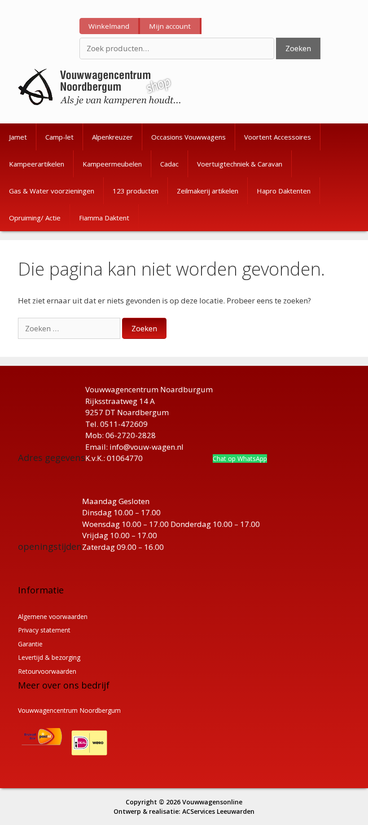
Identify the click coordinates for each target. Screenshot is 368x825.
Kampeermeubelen (112, 163)
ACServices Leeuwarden (218, 811)
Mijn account (170, 26)
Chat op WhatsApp (240, 458)
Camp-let (59, 136)
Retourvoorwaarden (47, 671)
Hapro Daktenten (284, 190)
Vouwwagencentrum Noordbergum (69, 710)
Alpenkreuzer (112, 136)
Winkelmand (108, 26)
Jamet (18, 136)
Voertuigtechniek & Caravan (239, 163)
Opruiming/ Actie (35, 217)
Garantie (30, 644)
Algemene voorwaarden (53, 616)
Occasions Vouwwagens (188, 136)
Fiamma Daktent (104, 217)
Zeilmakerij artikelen (207, 190)
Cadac (169, 163)
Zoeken (298, 48)
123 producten (135, 190)
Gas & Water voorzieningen (51, 190)
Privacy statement (44, 630)
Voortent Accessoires (277, 136)
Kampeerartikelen (36, 163)
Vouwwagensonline (212, 802)
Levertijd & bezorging (49, 657)
